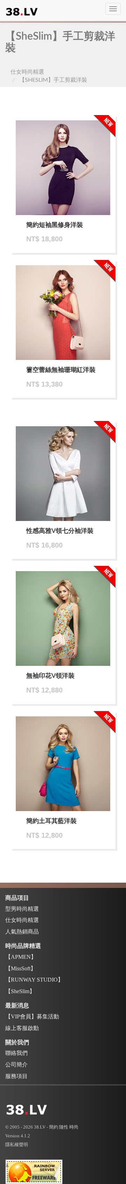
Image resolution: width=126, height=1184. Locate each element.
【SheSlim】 (20, 991)
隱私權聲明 (16, 1144)
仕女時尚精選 (27, 72)
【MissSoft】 (20, 968)
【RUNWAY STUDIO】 (34, 980)
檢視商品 (66, 172)
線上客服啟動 (22, 1028)
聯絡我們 (16, 1053)
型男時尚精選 (22, 909)
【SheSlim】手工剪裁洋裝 (53, 80)
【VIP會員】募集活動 (32, 1016)
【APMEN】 (20, 957)
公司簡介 (16, 1065)
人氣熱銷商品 (22, 932)
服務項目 (16, 1076)
